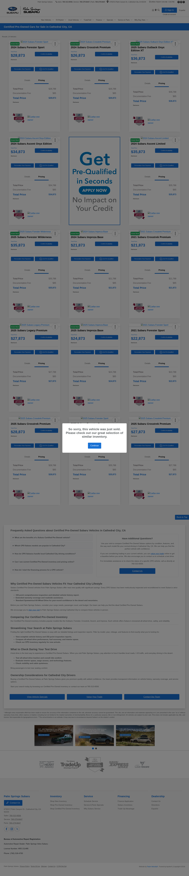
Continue (94, 445)
